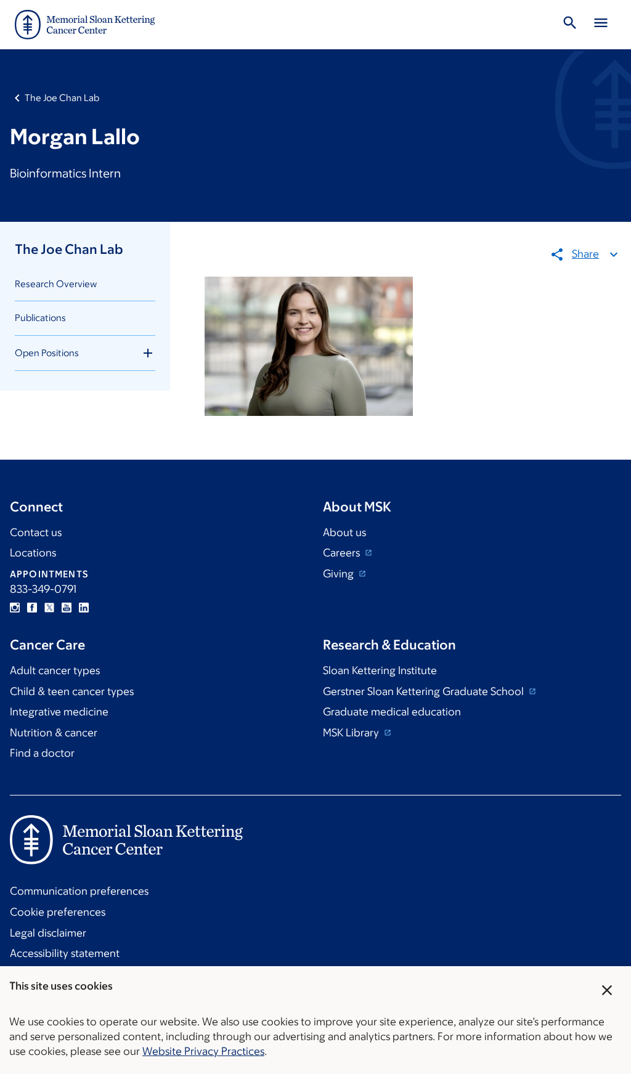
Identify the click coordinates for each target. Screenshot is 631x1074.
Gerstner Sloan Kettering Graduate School (424, 691)
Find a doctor (42, 753)
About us (344, 532)
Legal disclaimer (48, 933)
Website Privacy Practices (203, 1051)
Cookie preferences (57, 912)
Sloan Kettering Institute (380, 670)
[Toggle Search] (570, 24)
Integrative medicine (59, 712)
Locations (33, 553)
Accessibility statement (65, 953)
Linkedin (84, 607)
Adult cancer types (55, 670)
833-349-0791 (43, 589)
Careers (342, 553)
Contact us (36, 532)
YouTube (66, 607)
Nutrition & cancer (53, 732)
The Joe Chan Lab (62, 97)
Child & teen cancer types (72, 691)
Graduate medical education (392, 712)
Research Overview (56, 284)
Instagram (15, 607)
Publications (40, 317)
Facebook (32, 607)
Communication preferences (79, 891)
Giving (339, 574)
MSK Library (352, 732)
